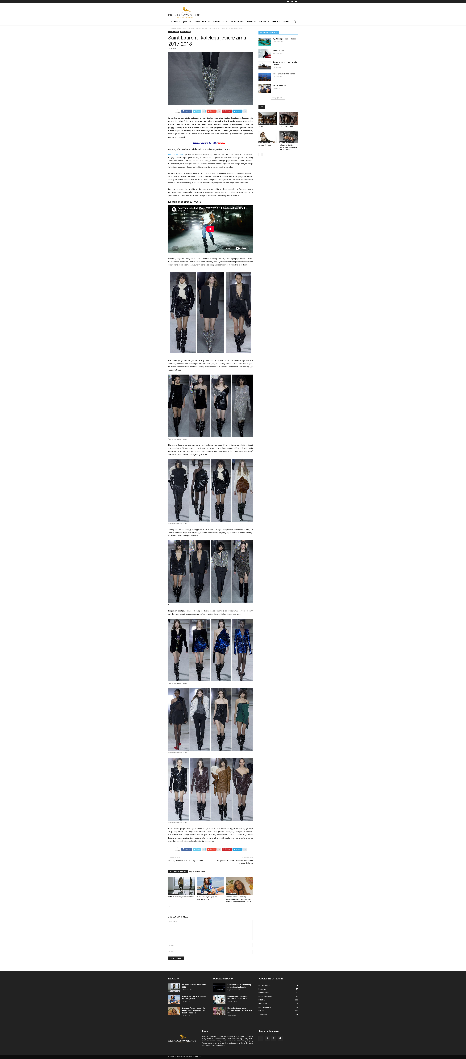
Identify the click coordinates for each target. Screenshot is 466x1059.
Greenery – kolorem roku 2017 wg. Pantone (185, 860)
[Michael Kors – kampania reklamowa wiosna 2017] (219, 999)
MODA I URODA (201, 22)
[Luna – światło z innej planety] (264, 77)
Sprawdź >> (223, 143)
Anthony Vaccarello (176, 154)
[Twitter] (296, 1)
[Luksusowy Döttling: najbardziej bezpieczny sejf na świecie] (288, 137)
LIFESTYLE (174, 22)
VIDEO (286, 22)
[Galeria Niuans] (264, 53)
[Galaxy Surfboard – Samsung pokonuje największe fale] (219, 987)
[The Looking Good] (288, 118)
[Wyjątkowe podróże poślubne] (264, 42)
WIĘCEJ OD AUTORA (197, 872)
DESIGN (275, 22)
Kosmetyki (262, 989)
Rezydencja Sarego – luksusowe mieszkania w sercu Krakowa (235, 861)
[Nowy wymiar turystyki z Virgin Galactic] (264, 65)
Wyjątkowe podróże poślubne (284, 39)
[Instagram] (288, 1)
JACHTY (186, 22)
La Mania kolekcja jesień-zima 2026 (181, 897)
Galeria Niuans (278, 50)
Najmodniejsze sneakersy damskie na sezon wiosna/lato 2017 (239, 1010)
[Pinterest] (292, 1)
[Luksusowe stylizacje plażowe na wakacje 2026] (210, 886)
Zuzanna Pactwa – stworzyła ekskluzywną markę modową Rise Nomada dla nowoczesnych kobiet (238, 899)
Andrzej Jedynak (264, 145)
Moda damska (185, 32)
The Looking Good (286, 127)
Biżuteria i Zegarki (265, 996)
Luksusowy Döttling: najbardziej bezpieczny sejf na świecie (288, 147)
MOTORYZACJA (219, 22)
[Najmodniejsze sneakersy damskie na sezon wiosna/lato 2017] (219, 1011)
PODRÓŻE (263, 22)
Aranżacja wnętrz (265, 124)
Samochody (262, 1014)
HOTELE (261, 1011)
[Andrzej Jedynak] (267, 137)
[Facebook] (284, 1)
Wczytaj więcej (277, 98)
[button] (295, 22)
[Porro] (267, 118)
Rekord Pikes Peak (280, 85)
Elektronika (284, 142)
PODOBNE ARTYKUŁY (178, 872)
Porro (260, 127)
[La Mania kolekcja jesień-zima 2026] (181, 886)
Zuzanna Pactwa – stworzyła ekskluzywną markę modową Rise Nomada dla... (193, 1010)
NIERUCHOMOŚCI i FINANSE (242, 22)
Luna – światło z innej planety (284, 74)
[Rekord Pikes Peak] (264, 88)
